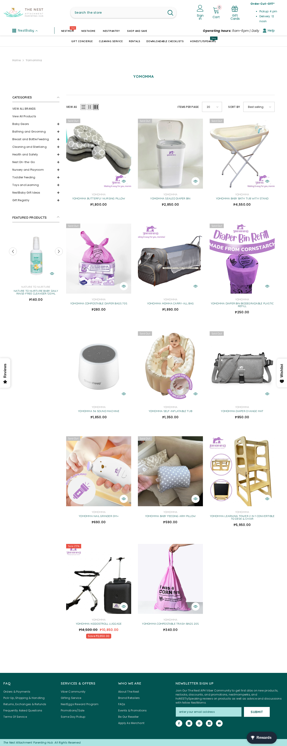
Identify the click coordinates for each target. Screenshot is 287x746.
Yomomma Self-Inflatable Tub (170, 411)
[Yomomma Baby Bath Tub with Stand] (242, 154)
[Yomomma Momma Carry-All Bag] (170, 259)
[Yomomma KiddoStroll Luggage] (98, 579)
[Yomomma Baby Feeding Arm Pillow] (170, 471)
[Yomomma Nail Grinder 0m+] (98, 471)
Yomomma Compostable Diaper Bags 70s (98, 303)
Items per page (188, 107)
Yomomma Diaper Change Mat (242, 411)
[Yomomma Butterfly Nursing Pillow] (98, 154)
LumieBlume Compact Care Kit (35, 291)
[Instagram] (189, 723)
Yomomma (34, 60)
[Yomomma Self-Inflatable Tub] (170, 366)
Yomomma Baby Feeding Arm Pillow (170, 516)
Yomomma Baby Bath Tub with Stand (242, 198)
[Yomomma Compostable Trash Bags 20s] (170, 579)
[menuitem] (35, 109)
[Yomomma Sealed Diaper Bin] (170, 154)
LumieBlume (35, 286)
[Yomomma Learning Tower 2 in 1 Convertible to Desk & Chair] (242, 471)
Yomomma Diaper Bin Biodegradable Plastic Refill (242, 305)
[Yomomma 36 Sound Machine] (98, 366)
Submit (257, 712)
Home (16, 60)
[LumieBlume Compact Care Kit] (35, 255)
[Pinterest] (199, 723)
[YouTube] (219, 723)
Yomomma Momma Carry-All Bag (170, 303)
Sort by (234, 107)
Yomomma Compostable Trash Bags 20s (170, 623)
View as (71, 107)
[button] (35, 124)
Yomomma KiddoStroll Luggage (99, 623)
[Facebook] (179, 723)
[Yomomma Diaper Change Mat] (242, 366)
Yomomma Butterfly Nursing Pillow (98, 198)
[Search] (123, 12)
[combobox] (118, 12)
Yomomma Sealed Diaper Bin (170, 198)
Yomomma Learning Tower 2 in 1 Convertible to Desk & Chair (242, 517)
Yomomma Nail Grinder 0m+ (99, 516)
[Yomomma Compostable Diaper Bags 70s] (98, 259)
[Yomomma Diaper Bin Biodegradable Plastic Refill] (242, 259)
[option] (36, 266)
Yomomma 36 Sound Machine (98, 411)
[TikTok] (209, 723)
